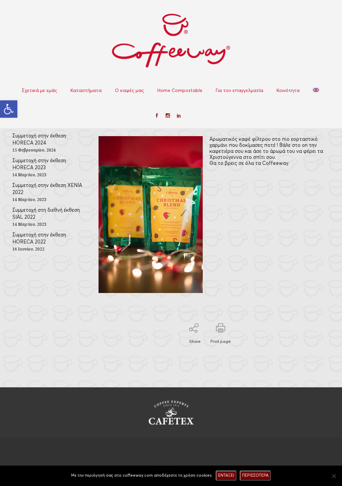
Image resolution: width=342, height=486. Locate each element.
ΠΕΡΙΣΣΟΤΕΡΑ (255, 475)
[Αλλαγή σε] (316, 90)
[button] (8, 109)
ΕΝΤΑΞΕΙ (226, 475)
